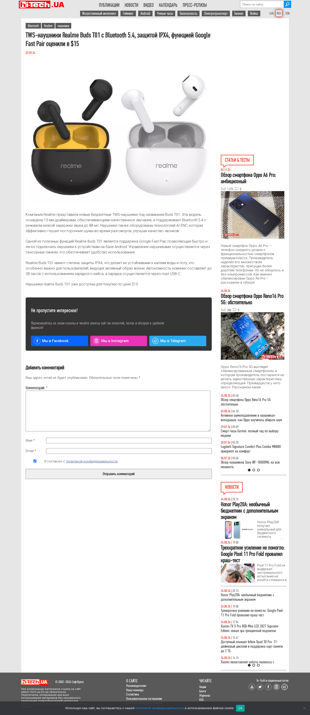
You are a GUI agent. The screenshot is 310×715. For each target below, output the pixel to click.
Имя (30, 440)
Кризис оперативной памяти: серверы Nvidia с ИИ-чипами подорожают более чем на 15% (251, 613)
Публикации (109, 5)
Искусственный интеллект (99, 13)
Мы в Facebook (55, 341)
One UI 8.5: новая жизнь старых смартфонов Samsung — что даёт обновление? (250, 417)
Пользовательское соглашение (144, 698)
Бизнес (238, 13)
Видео (148, 5)
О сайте (132, 680)
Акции (202, 687)
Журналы (204, 695)
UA (271, 13)
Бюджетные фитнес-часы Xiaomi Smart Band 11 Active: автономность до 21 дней (252, 628)
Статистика (132, 694)
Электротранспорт (216, 13)
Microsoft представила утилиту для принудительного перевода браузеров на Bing (251, 644)
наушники (63, 26)
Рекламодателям (136, 685)
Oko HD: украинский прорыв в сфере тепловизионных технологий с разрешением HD (252, 597)
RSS (201, 700)
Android (145, 13)
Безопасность (188, 13)
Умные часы (165, 13)
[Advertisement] (255, 59)
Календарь (168, 5)
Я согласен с (81, 461)
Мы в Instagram (115, 341)
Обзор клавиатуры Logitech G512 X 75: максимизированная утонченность (246, 433)
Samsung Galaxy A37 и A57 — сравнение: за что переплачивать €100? (253, 464)
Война (254, 13)
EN (288, 13)
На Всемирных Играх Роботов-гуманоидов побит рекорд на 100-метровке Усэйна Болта (253, 659)
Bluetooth (33, 26)
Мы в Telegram (173, 341)
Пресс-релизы (195, 5)
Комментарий (35, 387)
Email (31, 451)
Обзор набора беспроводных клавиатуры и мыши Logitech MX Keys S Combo (249, 402)
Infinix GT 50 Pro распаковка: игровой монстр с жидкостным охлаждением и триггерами (252, 449)
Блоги (202, 691)
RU (279, 13)
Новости (131, 5)
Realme (48, 26)
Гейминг (128, 13)
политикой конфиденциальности (92, 461)
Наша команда (134, 690)
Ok (240, 708)
